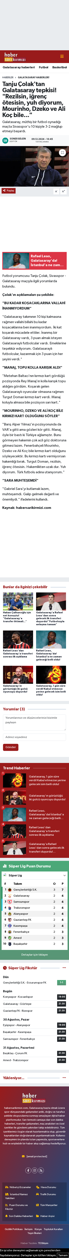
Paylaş (10, 190)
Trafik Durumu (48, 1194)
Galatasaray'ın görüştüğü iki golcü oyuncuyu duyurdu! (15, 689)
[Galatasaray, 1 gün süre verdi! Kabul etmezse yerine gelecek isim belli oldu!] (51, 674)
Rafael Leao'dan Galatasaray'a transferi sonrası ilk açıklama (18, 653)
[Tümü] (64, 1078)
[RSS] (41, 1170)
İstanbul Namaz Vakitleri (16, 1196)
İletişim (29, 1229)
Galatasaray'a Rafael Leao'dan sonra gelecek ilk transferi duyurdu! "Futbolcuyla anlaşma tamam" (50, 618)
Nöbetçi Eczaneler (20, 1187)
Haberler (7, 77)
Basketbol (59, 67)
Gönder (10, 747)
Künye (38, 1229)
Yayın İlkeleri (35, 1233)
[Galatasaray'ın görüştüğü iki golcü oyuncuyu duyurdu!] (18, 674)
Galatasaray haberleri (19, 67)
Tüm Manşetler (49, 1205)
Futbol (43, 67)
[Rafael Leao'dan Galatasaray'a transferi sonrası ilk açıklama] (18, 639)
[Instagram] (35, 1170)
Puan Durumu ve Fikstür (16, 1207)
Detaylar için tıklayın (34, 954)
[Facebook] (28, 1170)
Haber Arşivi (47, 1216)
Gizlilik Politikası (14, 1229)
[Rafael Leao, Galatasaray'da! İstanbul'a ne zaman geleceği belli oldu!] (51, 639)
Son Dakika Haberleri (21, 1216)
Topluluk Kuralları (53, 1229)
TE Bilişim (43, 1243)
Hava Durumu (48, 1187)
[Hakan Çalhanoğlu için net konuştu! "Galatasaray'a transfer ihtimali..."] (18, 601)
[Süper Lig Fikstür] (64, 968)
